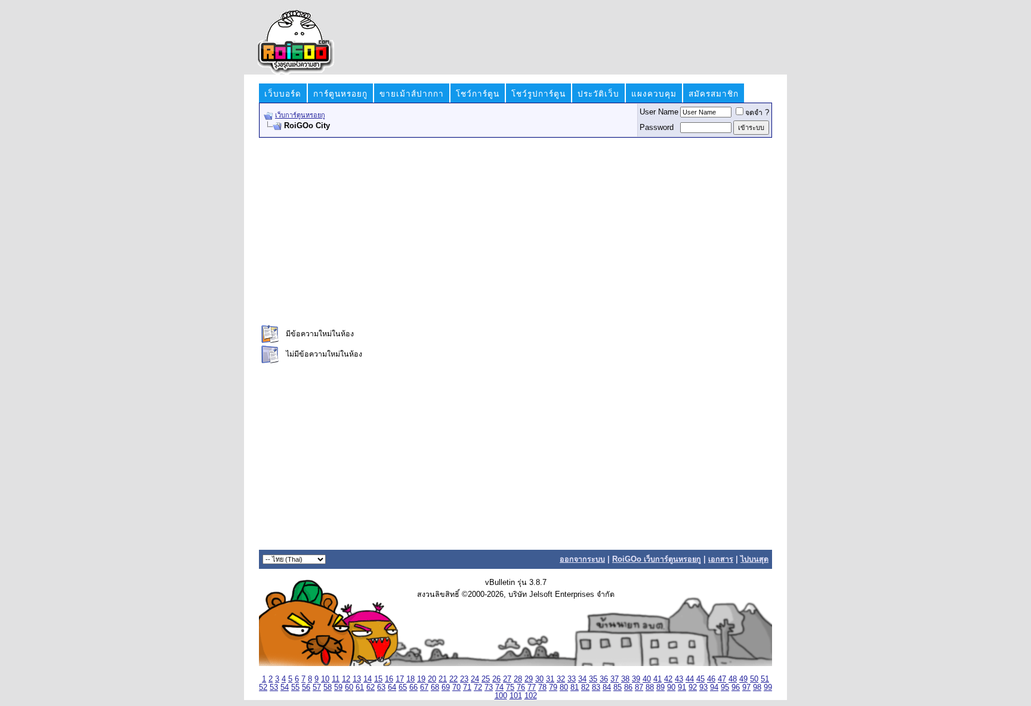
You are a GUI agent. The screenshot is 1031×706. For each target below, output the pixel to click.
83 (596, 687)
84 (607, 687)
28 (518, 679)
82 (585, 687)
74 (499, 687)
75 (510, 687)
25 (485, 679)
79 (553, 687)
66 (413, 687)
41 (657, 679)
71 (467, 687)
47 (722, 679)
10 (325, 679)
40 (647, 679)
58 (327, 687)
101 (516, 696)
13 (357, 679)
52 (263, 687)
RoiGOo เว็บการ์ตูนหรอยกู (656, 559)
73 (488, 687)
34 (582, 679)
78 (542, 687)
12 (346, 679)
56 (306, 687)
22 (453, 679)
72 (478, 687)
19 (421, 679)
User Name (659, 112)
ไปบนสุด (754, 559)
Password (657, 127)
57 (317, 687)
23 (464, 679)
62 (370, 687)
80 (564, 687)
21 (443, 679)
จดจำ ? (757, 113)
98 (757, 687)
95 (725, 687)
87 (639, 687)
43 (679, 679)
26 (496, 679)
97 (746, 687)
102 (530, 696)
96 (735, 687)
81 (574, 687)
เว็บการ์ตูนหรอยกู (300, 115)
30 (539, 679)
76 (521, 687)
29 (528, 679)
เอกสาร (720, 559)
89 (660, 687)
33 (571, 679)
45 (700, 679)
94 (714, 687)
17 (400, 679)
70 (456, 687)
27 (507, 679)
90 (671, 687)
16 (389, 679)
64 (392, 687)
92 (693, 687)
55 (295, 687)
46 (711, 679)
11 (335, 679)
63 (381, 687)
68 (435, 687)
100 (501, 696)
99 (768, 687)
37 (614, 679)
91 (682, 687)
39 (636, 679)
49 (743, 679)
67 (424, 687)
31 (550, 679)
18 (410, 679)
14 (367, 679)
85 (617, 687)
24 (475, 679)
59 (338, 687)
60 (349, 687)
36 (604, 679)
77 (531, 687)
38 (625, 679)
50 (754, 679)
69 (446, 687)
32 (561, 679)
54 (284, 687)
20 (432, 679)
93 (703, 687)
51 (765, 679)
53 (274, 687)
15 (378, 679)
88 (650, 687)
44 (690, 679)
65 (403, 687)
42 (668, 679)
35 (593, 679)
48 (733, 679)
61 (360, 687)
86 (628, 687)
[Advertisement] (515, 230)
